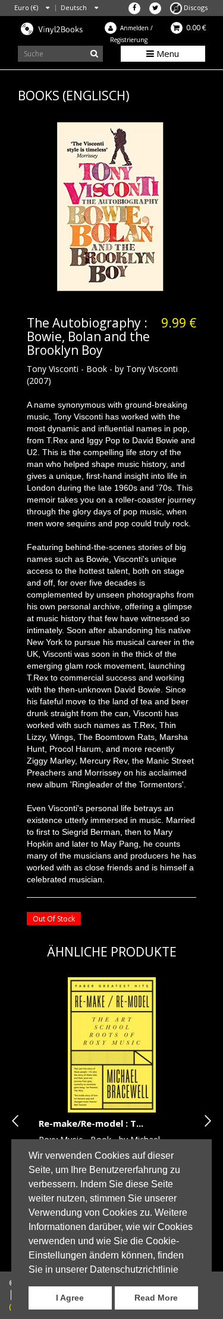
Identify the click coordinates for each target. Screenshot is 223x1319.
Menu (166, 53)
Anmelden (134, 28)
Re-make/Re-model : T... (91, 1123)
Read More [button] (156, 1297)
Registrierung (128, 40)
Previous (18, 1121)
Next (205, 1121)
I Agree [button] (70, 1297)
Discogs (195, 7)
